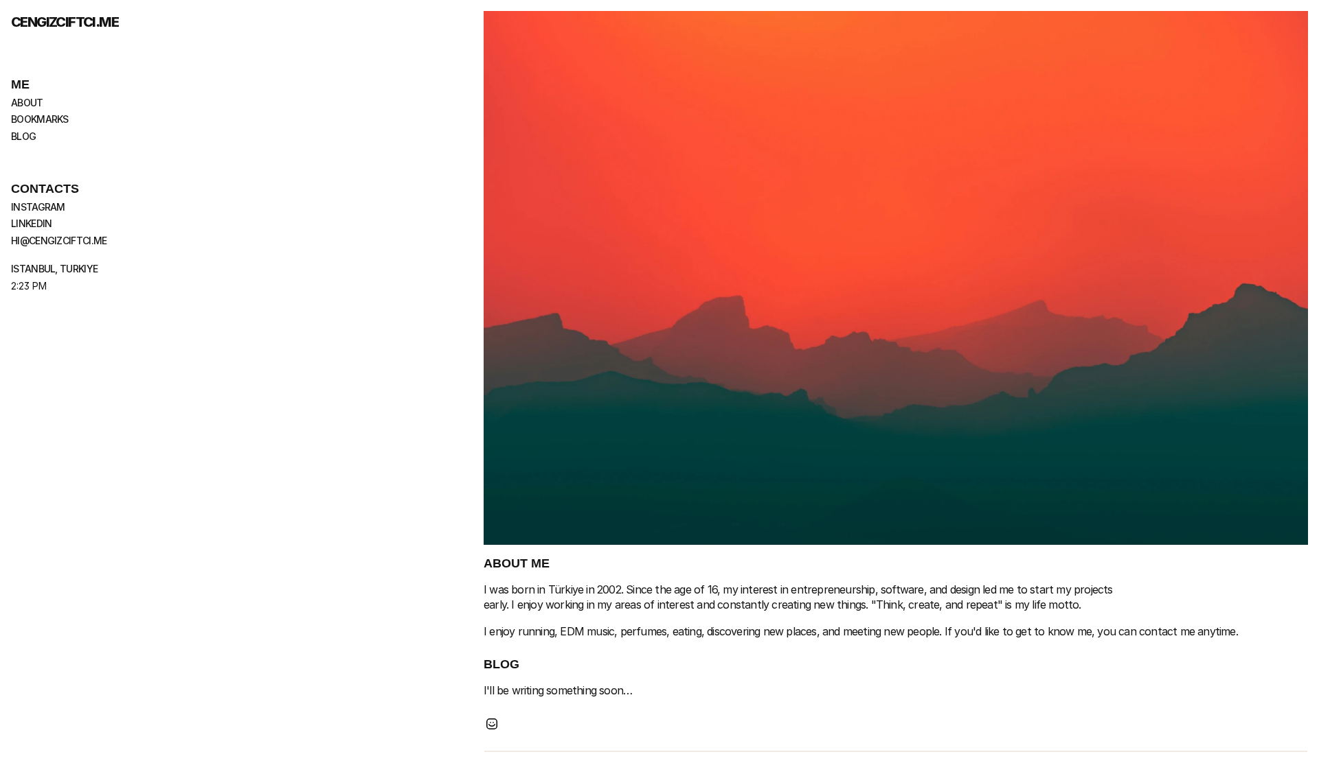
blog (23, 136)
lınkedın (31, 223)
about (27, 102)
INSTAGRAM (38, 207)
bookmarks (40, 119)
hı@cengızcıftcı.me (58, 240)
